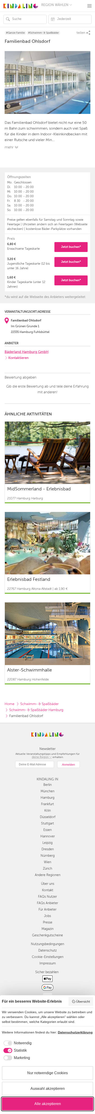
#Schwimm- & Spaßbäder (43, 32)
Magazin (47, 929)
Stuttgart (47, 823)
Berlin (47, 785)
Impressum (47, 963)
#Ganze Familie (15, 32)
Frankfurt (47, 804)
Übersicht (83, 1001)
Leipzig (47, 843)
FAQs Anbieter (47, 903)
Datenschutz (47, 950)
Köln (47, 810)
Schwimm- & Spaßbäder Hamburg (36, 710)
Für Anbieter (47, 909)
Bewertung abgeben (20, 377)
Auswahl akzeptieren (47, 1089)
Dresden (48, 849)
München (47, 791)
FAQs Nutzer (47, 896)
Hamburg (47, 797)
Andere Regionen (47, 875)
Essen (47, 830)
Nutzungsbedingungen (47, 944)
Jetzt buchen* (71, 247)
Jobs (47, 916)
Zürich (47, 868)
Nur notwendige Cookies (47, 1073)
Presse (47, 922)
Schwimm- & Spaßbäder (39, 704)
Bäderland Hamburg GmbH (26, 352)
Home (9, 704)
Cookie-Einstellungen (47, 957)
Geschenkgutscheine (47, 935)
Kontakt (47, 890)
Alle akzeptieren (47, 1104)
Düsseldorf (47, 817)
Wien (47, 862)
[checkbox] (17, 1043)
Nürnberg (48, 855)
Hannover (47, 836)
